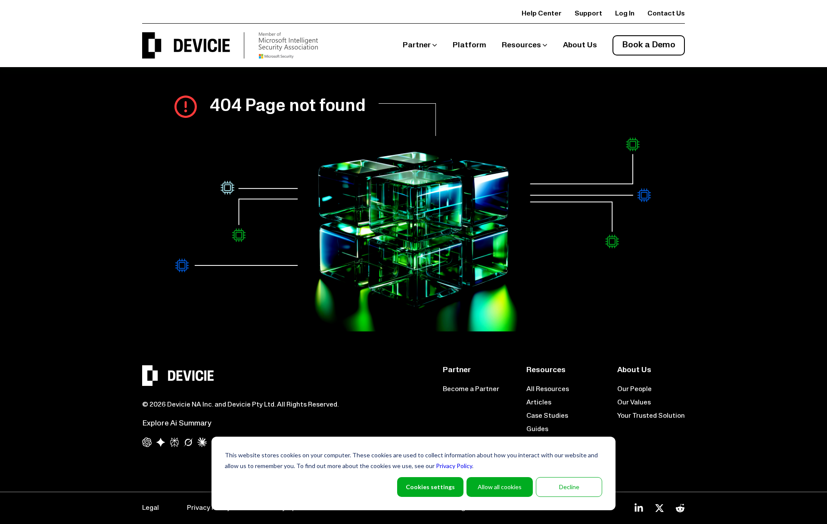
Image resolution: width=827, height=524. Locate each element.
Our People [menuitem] (634, 389)
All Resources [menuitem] (547, 389)
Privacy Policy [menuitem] (208, 508)
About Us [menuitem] (580, 45)
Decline (569, 486)
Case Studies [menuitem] (547, 416)
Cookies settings (430, 486)
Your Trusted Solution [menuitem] (651, 416)
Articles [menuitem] (538, 402)
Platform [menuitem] (469, 45)
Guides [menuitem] (537, 429)
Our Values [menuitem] (634, 402)
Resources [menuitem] (521, 45)
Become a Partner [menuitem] (471, 389)
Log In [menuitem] (624, 13)
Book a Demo (648, 45)
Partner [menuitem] (417, 45)
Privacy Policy (454, 465)
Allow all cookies (500, 486)
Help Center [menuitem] (542, 13)
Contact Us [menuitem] (666, 13)
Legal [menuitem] (150, 508)
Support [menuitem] (588, 13)
